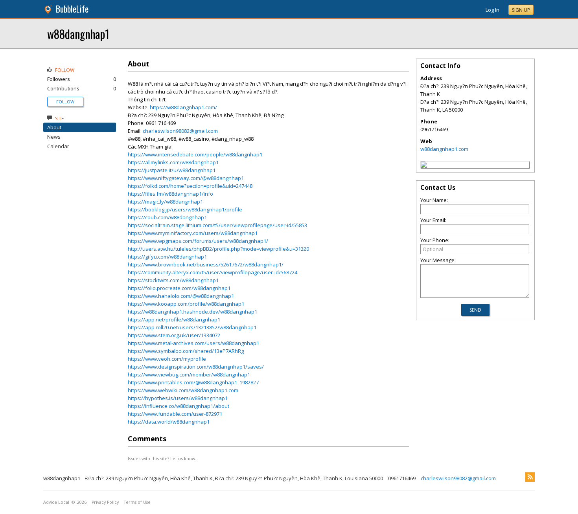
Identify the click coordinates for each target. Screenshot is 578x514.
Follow (65, 102)
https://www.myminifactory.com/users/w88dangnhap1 (193, 233)
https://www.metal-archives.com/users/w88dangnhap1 (193, 343)
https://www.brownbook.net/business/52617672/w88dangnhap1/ (205, 264)
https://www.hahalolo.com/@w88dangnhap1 (181, 295)
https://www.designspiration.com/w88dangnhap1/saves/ (196, 366)
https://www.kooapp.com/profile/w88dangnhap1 (186, 303)
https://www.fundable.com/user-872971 (175, 413)
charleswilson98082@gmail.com (180, 130)
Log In (492, 9)
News (54, 136)
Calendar (58, 146)
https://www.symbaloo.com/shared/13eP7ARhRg (186, 350)
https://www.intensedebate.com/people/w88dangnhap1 (195, 154)
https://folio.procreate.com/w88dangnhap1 (179, 288)
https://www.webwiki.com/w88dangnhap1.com (183, 390)
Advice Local (56, 502)
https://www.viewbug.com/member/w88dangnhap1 (189, 374)
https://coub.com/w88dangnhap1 (167, 217)
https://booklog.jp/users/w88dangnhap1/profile (185, 209)
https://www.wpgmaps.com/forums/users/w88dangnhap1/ (198, 240)
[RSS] (530, 477)
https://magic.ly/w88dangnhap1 (165, 201)
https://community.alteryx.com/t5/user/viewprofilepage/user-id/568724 (212, 272)
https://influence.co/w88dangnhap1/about (178, 405)
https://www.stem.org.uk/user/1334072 (174, 335)
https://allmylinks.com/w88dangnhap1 (173, 162)
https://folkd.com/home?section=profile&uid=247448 (190, 185)
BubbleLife (72, 9)
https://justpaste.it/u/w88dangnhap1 (171, 170)
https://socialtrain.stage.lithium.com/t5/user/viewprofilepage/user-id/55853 (217, 225)
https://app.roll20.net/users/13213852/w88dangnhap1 (192, 327)
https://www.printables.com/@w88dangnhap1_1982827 (193, 382)
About (54, 127)
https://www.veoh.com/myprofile (167, 358)
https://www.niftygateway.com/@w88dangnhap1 (186, 178)
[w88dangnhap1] (424, 165)
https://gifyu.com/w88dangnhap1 (167, 256)
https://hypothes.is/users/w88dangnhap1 (178, 398)
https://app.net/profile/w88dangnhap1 (174, 319)
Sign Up (521, 10)
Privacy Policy (105, 502)
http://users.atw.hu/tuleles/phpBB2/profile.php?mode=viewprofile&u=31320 (218, 248)
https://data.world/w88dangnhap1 (169, 421)
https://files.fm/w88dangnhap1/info (170, 193)
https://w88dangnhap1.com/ (183, 107)
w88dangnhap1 (78, 33)
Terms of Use (137, 502)
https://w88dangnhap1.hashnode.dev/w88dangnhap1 (192, 311)
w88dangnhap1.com (444, 148)
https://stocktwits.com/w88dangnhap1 (173, 280)
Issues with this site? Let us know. (162, 458)
